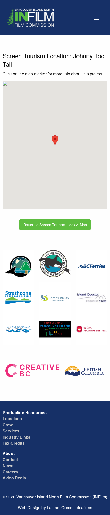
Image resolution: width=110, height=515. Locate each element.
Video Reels (14, 478)
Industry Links (16, 437)
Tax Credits (14, 443)
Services (11, 431)
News (8, 465)
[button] (55, 140)
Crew (8, 425)
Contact (10, 459)
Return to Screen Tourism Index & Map (55, 224)
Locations (12, 418)
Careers (10, 472)
